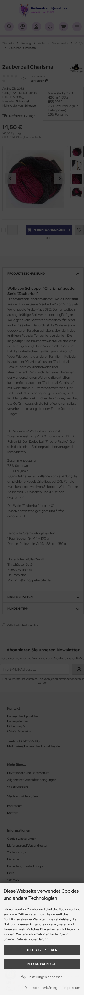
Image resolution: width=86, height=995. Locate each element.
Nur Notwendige (41, 964)
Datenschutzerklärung (40, 988)
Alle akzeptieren (41, 950)
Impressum (72, 988)
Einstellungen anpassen (44, 977)
